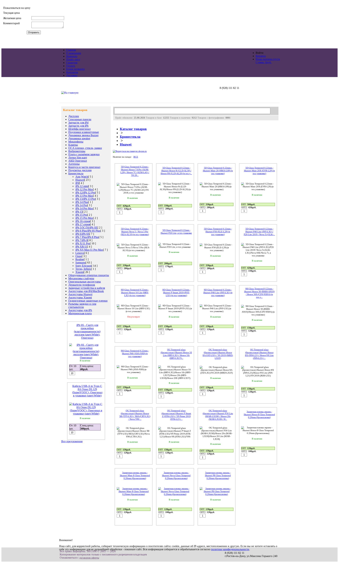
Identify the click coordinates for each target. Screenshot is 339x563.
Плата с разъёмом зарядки (84, 154)
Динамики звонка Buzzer (83, 135)
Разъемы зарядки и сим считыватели (82, 305)
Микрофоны (75, 141)
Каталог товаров (133, 129)
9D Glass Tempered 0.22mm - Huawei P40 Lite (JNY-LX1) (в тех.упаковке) (217, 292)
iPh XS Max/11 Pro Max (89, 249)
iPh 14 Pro (81, 205)
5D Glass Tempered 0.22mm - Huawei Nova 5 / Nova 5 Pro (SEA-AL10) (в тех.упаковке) (135, 231)
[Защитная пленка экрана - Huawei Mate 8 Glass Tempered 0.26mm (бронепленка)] (133, 494)
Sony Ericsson (83, 265)
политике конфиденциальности (230, 549)
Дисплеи (73, 116)
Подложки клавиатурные (83, 132)
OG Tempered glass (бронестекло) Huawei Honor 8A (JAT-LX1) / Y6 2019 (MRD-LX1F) (218, 353)
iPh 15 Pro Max (84, 217)
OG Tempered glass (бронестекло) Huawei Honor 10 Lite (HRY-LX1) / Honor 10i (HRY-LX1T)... (176, 353)
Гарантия (71, 62)
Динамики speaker (79, 138)
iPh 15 (79, 211)
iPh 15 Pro (81, 214)
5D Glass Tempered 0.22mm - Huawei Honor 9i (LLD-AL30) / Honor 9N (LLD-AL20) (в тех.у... (176, 170)
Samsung (80, 262)
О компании (73, 53)
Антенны (74, 163)
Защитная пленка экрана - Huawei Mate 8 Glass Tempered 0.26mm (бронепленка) (135, 475)
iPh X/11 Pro (82, 243)
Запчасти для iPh (78, 125)
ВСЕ (135, 157)
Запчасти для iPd (78, 122)
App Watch (81, 176)
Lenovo (79, 252)
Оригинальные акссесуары (84, 281)
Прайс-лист (73, 59)
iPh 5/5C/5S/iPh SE (86, 227)
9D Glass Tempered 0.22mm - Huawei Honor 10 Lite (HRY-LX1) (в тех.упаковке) (135, 292)
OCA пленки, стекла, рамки (85, 147)
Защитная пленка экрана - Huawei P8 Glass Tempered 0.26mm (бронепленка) (218, 475)
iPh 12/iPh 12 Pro (85, 192)
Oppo (78, 256)
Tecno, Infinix (83, 268)
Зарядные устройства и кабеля (86, 287)
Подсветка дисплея (79, 170)
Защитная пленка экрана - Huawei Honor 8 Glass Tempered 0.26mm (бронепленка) (259, 414)
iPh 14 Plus (81, 202)
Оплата (70, 65)
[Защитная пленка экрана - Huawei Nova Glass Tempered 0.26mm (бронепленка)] (175, 494)
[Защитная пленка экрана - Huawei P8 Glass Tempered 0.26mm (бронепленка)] (216, 494)
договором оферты (89, 557)
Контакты (72, 72)
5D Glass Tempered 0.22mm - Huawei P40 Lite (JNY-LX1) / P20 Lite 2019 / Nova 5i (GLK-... (259, 231)
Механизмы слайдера (81, 278)
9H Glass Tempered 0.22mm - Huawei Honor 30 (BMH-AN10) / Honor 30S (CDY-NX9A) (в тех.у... (259, 292)
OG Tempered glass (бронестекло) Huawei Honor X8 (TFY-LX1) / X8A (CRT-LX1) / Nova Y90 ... (134, 414)
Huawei (79, 179)
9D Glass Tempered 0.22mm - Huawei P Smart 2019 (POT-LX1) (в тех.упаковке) (176, 292)
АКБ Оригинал (77, 160)
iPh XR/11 (81, 246)
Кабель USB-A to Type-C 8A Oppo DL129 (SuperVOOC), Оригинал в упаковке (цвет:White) (87, 391)
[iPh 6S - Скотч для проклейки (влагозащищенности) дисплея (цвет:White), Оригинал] (86, 357)
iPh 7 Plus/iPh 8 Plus (87, 237)
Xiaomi (79, 272)
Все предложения (71, 441)
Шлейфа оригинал (79, 128)
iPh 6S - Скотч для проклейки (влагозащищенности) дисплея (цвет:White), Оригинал (87, 331)
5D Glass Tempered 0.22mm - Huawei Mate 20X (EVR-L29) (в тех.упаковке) (259, 170)
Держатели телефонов (81, 284)
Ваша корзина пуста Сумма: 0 (268, 61)
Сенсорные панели (79, 119)
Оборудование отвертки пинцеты (88, 275)
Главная (71, 49)
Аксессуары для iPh (80, 310)
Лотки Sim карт (77, 157)
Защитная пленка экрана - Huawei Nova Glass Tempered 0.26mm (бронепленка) (176, 475)
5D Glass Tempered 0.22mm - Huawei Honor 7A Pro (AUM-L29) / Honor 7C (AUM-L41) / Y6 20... (134, 171)
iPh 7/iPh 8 (81, 240)
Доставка (71, 75)
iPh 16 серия (82, 221)
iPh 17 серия (82, 224)
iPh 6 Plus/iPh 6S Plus (87, 230)
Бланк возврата (75, 69)
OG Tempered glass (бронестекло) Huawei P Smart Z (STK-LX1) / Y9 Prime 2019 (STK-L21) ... (176, 414)
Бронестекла (75, 173)
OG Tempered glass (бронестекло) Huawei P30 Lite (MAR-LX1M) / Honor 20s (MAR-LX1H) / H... (218, 414)
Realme (79, 259)
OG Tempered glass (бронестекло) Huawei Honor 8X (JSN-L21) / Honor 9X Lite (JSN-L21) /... (259, 353)
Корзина (261, 55)
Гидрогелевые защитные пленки (88, 300)
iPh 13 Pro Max (84, 195)
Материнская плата (80, 313)
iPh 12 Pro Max (84, 189)
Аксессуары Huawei (80, 294)
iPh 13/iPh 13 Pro (85, 198)
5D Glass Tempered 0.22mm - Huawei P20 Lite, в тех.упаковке (176, 231)
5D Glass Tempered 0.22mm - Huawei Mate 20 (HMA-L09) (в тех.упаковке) (218, 170)
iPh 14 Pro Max (84, 208)
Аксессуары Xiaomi (80, 297)
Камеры (73, 144)
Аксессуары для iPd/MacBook (86, 291)
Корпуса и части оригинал (84, 167)
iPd (77, 182)
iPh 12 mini (81, 186)
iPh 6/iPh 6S (82, 233)
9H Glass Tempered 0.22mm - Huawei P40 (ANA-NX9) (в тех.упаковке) (135, 353)
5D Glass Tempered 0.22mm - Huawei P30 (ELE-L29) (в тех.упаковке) (218, 231)
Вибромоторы (76, 151)
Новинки (71, 56)
